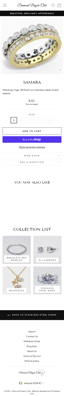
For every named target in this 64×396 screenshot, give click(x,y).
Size (32, 114)
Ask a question (32, 162)
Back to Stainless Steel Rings (34, 315)
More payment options (32, 146)
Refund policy (32, 361)
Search (32, 331)
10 (49, 120)
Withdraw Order (32, 341)
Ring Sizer (32, 155)
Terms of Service (32, 356)
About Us (32, 351)
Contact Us (32, 336)
